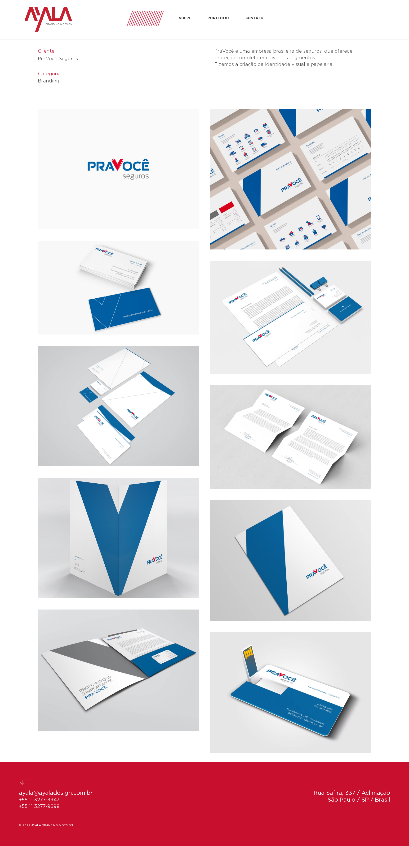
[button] (185, 18)
